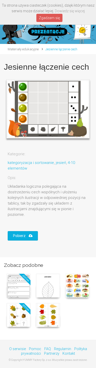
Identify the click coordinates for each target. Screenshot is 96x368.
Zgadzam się (49, 18)
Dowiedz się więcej (70, 11)
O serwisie (17, 349)
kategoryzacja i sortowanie (31, 162)
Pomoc (35, 349)
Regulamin (62, 349)
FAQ (47, 349)
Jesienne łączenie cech (61, 49)
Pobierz (21, 236)
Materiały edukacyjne (23, 49)
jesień (61, 162)
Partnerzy (51, 353)
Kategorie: (16, 154)
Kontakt (68, 353)
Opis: (12, 177)
